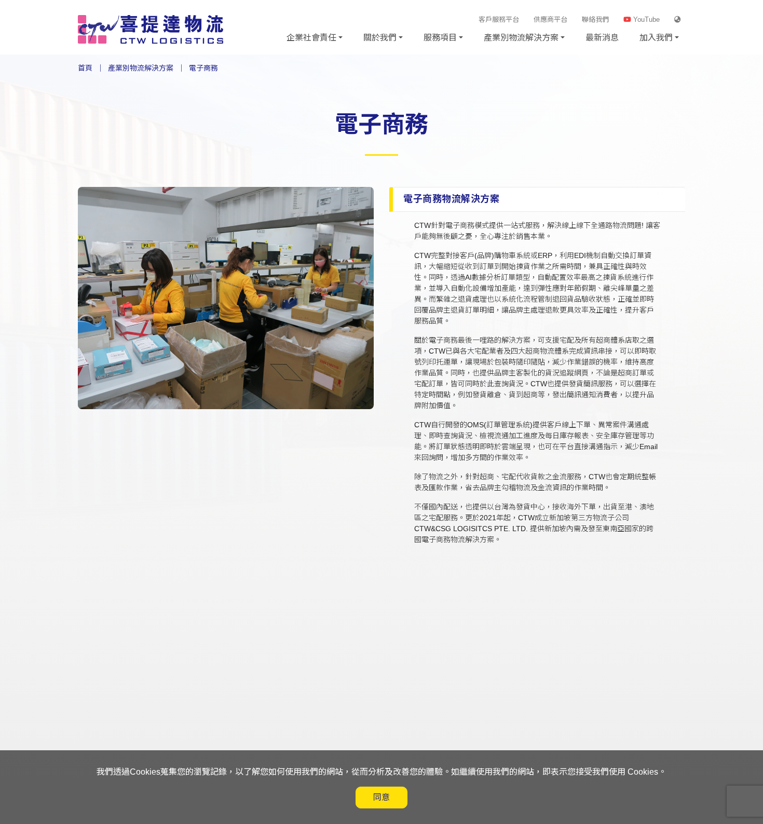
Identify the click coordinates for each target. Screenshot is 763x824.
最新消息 (602, 37)
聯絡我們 (595, 19)
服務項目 (440, 37)
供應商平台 (550, 19)
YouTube (645, 19)
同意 (381, 797)
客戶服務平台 (499, 19)
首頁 (85, 68)
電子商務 (203, 68)
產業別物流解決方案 (521, 37)
